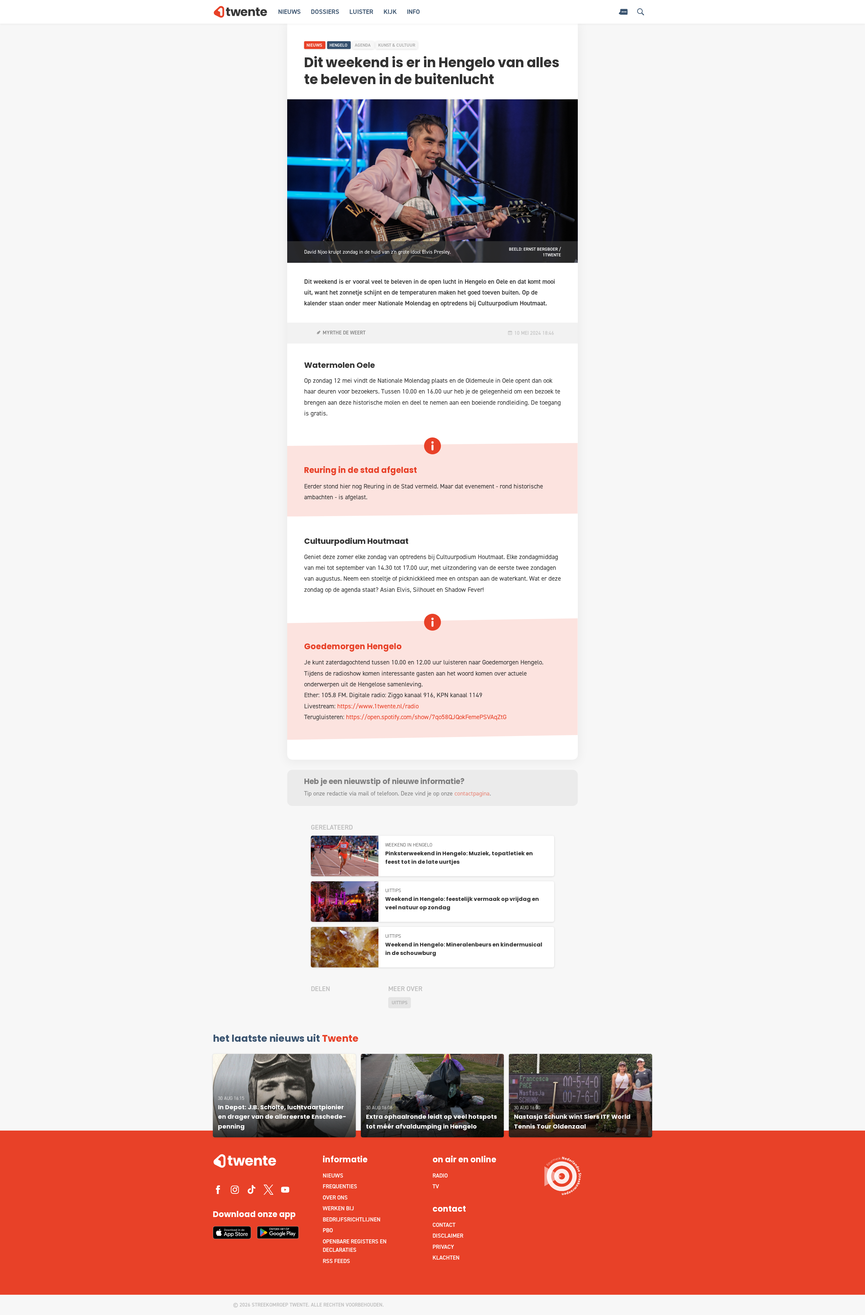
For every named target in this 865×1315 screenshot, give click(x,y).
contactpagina (472, 793)
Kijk (390, 11)
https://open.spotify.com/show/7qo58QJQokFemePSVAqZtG (426, 717)
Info (413, 11)
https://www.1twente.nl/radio (378, 706)
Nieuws (289, 11)
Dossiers (325, 11)
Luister (361, 11)
